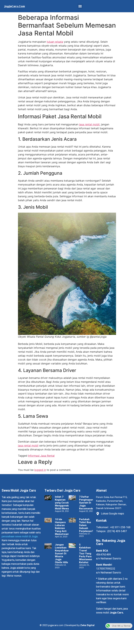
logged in (40, 469)
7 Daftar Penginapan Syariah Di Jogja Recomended (87, 502)
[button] (80, 6)
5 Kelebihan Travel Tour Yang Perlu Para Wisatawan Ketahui (85, 553)
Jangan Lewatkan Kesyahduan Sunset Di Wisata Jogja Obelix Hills (62, 553)
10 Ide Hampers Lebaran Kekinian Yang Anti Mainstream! (63, 527)
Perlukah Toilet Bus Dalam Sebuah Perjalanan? (86, 525)
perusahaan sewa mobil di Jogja (20, 536)
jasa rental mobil (89, 124)
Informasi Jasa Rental (41, 455)
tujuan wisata (55, 41)
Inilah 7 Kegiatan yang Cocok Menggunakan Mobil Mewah (63, 502)
